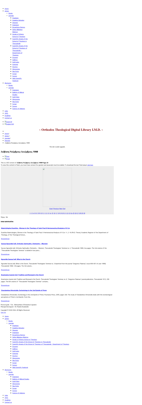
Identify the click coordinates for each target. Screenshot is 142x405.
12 (46, 213)
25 (73, 213)
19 (61, 213)
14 (50, 213)
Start (51, 208)
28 (80, 213)
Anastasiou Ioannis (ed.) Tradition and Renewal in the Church (22, 275)
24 (71, 213)
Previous (56, 208)
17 (56, 213)
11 (44, 213)
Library (7, 136)
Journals (7, 138)
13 (48, 213)
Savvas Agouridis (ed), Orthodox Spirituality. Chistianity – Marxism (24, 243)
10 (42, 213)
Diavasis (7, 140)
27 (78, 213)
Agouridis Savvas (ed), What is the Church (15, 259)
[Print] (7, 156)
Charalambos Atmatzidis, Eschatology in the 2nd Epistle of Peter (24, 290)
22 (67, 213)
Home (7, 133)
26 (76, 213)
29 (82, 213)
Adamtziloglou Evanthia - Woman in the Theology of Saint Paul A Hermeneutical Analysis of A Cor (35, 228)
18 (59, 213)
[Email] (7, 159)
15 (52, 213)
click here (90, 165)
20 (63, 213)
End (64, 208)
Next (60, 208)
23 (69, 213)
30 (84, 213)
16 (54, 213)
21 (65, 213)
